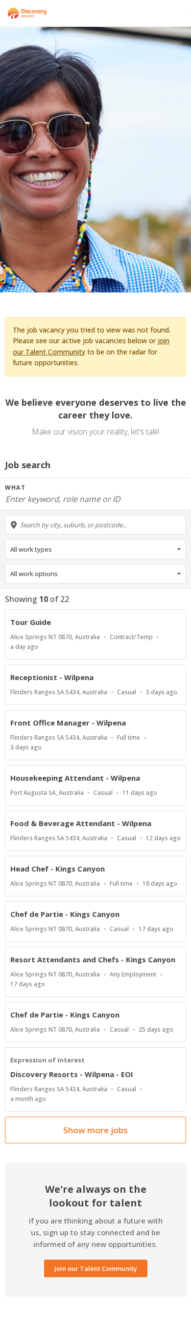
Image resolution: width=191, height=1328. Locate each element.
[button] (95, 549)
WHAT (15, 487)
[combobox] (95, 525)
